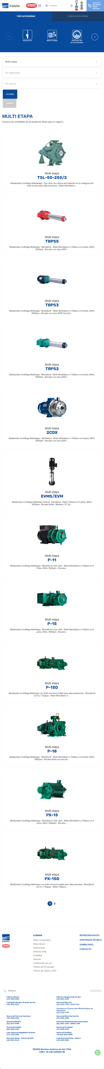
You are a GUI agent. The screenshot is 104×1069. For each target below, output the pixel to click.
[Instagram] (76, 2)
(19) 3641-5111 (13, 1004)
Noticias (37, 959)
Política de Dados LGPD (44, 970)
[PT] (81, 3)
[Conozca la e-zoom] (96, 991)
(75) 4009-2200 (13, 1018)
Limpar (9, 103)
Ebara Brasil (39, 944)
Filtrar (10, 94)
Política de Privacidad (43, 967)
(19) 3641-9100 (62, 999)
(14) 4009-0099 (62, 1040)
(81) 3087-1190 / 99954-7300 (68, 1023)
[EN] (81, 6)
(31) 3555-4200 (62, 1018)
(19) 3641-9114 (13, 1040)
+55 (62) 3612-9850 (64, 1035)
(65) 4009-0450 (13, 1029)
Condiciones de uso (42, 963)
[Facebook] (76, 5)
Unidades (37, 955)
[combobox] (51, 62)
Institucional (39, 947)
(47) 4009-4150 (62, 1029)
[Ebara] (6, 942)
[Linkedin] (76, 7)
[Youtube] (76, 10)
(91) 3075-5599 (13, 1023)
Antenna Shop (39, 951)
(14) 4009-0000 (13, 999)
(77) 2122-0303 (13, 1035)
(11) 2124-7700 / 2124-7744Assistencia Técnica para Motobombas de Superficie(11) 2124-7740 (74, 1008)
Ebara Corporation (41, 940)
